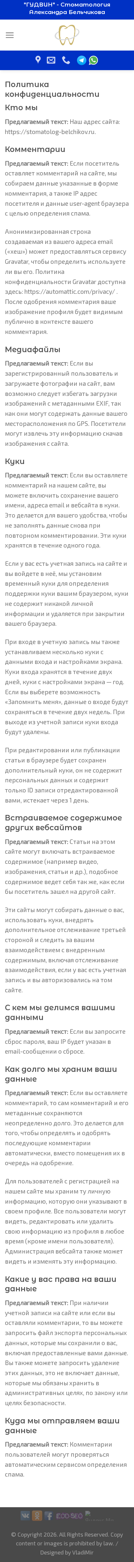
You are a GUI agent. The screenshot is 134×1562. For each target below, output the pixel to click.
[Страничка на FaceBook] (49, 1514)
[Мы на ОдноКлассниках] (37, 1514)
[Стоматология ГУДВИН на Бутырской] (38, 60)
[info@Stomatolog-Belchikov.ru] (52, 60)
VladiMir (83, 1552)
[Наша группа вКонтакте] (25, 1514)
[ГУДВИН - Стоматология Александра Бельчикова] (67, 35)
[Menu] (9, 35)
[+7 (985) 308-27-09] (67, 60)
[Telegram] (81, 60)
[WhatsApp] (93, 60)
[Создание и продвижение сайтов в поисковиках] (69, 1514)
